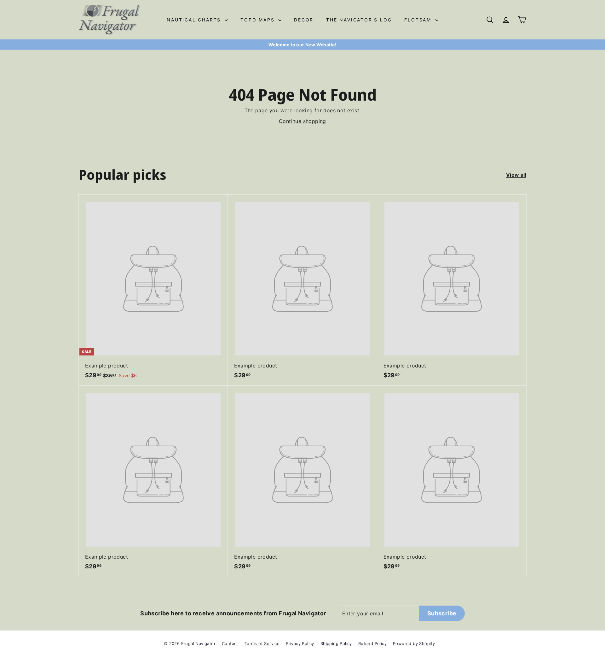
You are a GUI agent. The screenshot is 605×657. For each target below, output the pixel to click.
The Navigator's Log (359, 19)
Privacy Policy (300, 643)
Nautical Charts (195, 19)
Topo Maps (258, 19)
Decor (304, 19)
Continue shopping (302, 121)
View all (516, 175)
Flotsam (418, 19)
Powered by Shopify (414, 643)
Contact (230, 643)
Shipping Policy (336, 643)
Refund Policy (372, 643)
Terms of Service (262, 643)
